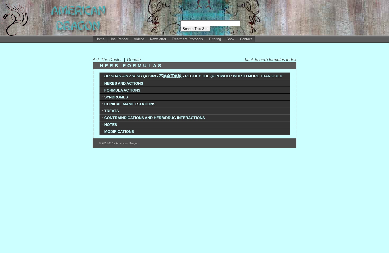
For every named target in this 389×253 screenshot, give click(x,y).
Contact (246, 39)
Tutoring (215, 39)
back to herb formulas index (270, 59)
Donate (134, 59)
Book (230, 39)
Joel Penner (119, 39)
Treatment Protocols (187, 39)
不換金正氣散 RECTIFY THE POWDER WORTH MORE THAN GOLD (193, 76)
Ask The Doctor (108, 59)
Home (100, 39)
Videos (139, 39)
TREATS (111, 111)
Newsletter (158, 39)
